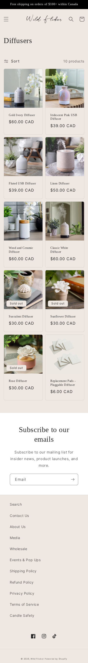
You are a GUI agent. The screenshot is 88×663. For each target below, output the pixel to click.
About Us (18, 527)
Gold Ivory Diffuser (22, 115)
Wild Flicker (37, 659)
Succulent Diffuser (21, 316)
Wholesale (18, 549)
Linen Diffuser (59, 183)
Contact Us (19, 515)
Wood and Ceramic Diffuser (21, 250)
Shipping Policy (23, 571)
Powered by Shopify (56, 659)
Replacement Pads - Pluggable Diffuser (63, 383)
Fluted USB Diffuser (22, 183)
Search (16, 504)
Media (15, 538)
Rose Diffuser (18, 381)
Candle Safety (22, 615)
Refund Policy (22, 582)
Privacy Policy (22, 593)
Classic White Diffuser (59, 250)
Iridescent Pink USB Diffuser (63, 117)
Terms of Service (24, 604)
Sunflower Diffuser (63, 316)
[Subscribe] (72, 479)
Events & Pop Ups (25, 560)
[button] (6, 19)
